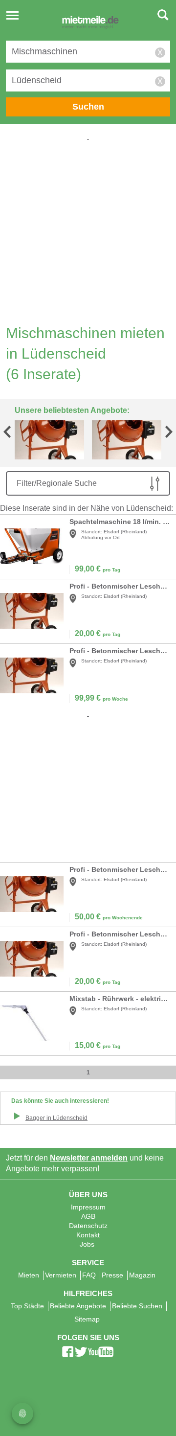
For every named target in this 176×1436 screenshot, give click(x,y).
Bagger (56, 1118)
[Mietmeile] (90, 23)
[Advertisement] (88, 230)
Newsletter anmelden (89, 1158)
